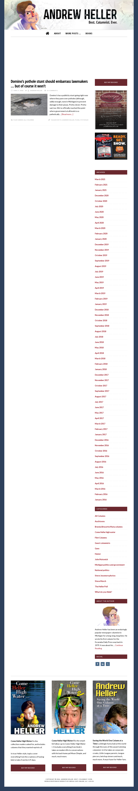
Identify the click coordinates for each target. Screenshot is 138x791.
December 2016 (101, 440)
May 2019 (99, 282)
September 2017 (102, 391)
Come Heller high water (105, 532)
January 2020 (101, 239)
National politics (102, 570)
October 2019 (101, 255)
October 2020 (101, 201)
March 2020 (100, 228)
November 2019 (102, 250)
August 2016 (100, 462)
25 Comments (52, 90)
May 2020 (99, 217)
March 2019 (100, 293)
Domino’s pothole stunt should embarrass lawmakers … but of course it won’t (49, 84)
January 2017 (101, 434)
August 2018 (100, 331)
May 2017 (99, 413)
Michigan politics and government (110, 565)
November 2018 (102, 315)
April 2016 (99, 483)
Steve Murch (100, 581)
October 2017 (101, 385)
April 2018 (99, 353)
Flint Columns (101, 537)
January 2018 (101, 369)
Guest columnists (102, 543)
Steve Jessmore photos (105, 575)
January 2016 (101, 499)
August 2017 (100, 396)
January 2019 (101, 304)
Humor (98, 554)
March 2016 (100, 489)
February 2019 (101, 299)
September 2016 (102, 456)
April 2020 (99, 223)
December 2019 (101, 244)
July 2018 (99, 337)
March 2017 (100, 423)
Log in (91, 781)
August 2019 (100, 266)
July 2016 (99, 467)
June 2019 (99, 277)
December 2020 (101, 195)
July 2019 (99, 271)
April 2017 (99, 418)
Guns (97, 548)
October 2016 (101, 451)
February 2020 (101, 233)
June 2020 (99, 212)
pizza (77, 120)
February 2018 (101, 364)
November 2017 (102, 380)
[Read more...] (67, 114)
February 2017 (101, 429)
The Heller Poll (101, 586)
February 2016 (101, 494)
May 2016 (99, 478)
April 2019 (99, 288)
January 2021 (101, 190)
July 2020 (99, 206)
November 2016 (102, 445)
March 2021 (100, 179)
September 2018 (102, 326)
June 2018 (99, 342)
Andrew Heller (68, 120)
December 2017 (101, 375)
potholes (84, 120)
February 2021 (101, 185)
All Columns (29, 120)
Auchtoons (100, 521)
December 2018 (101, 309)
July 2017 (99, 402)
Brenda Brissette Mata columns (109, 527)
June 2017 (99, 407)
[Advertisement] (69, 56)
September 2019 (102, 260)
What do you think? (103, 592)
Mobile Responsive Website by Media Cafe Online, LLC (66, 781)
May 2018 (99, 347)
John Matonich (101, 559)
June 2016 (99, 472)
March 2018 (100, 358)
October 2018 (101, 320)
